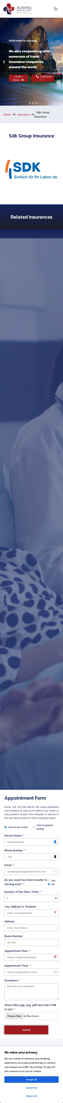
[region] (31, 1075)
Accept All (31, 1079)
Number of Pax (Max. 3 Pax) (22, 892)
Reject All (31, 1096)
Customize (31, 1088)
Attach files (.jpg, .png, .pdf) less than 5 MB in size (30, 1007)
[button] (56, 9)
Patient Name (13, 835)
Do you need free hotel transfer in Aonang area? (25, 882)
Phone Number (14, 850)
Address (9, 921)
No (52, 884)
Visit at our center (18, 827)
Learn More (17, 78)
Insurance (24, 114)
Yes (53, 880)
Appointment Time (16, 965)
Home (7, 114)
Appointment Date (16, 951)
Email (8, 865)
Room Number (13, 936)
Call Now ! (45, 78)
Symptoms (11, 980)
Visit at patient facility (45, 827)
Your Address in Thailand (20, 906)
